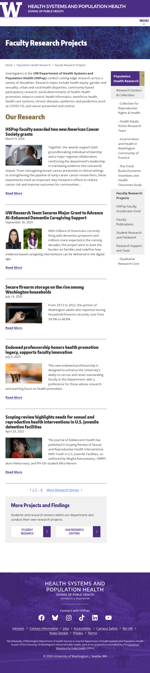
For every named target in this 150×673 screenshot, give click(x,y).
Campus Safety (107, 628)
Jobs (66, 628)
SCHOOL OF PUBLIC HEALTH (45, 11)
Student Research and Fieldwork (129, 234)
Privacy (78, 633)
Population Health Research (126, 78)
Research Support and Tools (129, 248)
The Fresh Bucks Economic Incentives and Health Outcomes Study (130, 175)
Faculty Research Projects (129, 195)
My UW (128, 628)
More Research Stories (64, 490)
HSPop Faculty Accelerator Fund (128, 208)
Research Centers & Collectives (129, 92)
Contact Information (43, 628)
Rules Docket (59, 633)
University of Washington (12, 9)
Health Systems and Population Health (77, 6)
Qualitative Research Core (128, 261)
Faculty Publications (124, 221)
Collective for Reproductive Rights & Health (129, 108)
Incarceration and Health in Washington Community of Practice (128, 148)
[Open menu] (144, 21)
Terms (92, 633)
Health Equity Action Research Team (129, 126)
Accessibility (82, 628)
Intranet (18, 628)
